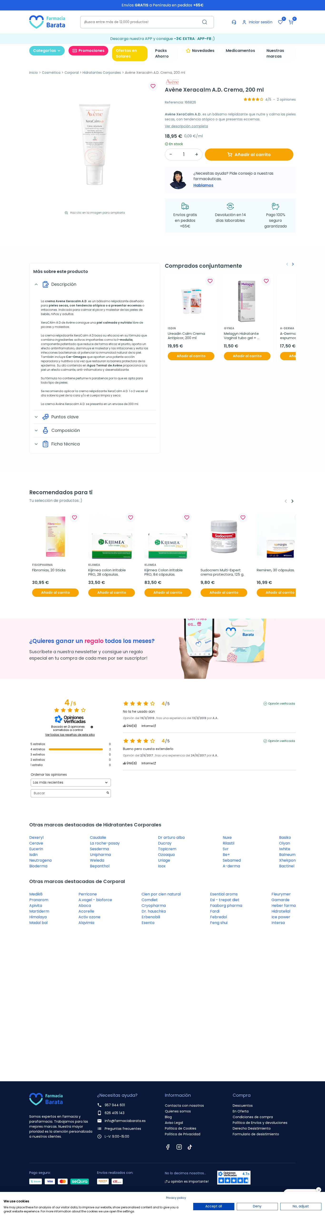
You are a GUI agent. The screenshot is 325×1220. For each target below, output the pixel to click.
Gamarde (280, 900)
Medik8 (36, 894)
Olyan (284, 843)
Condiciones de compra (253, 1117)
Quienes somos (178, 1111)
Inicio (33, 72)
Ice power (280, 917)
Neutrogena (40, 860)
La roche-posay (105, 843)
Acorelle (86, 911)
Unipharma (100, 854)
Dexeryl (36, 837)
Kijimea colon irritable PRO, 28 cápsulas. (107, 572)
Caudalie (98, 837)
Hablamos (203, 185)
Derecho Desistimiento (252, 1128)
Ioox (162, 866)
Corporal (71, 72)
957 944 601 (115, 1105)
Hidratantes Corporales (102, 72)
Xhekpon (287, 860)
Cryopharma (154, 905)
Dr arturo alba (171, 837)
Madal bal (38, 922)
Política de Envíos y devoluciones (260, 1122)
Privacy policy (176, 1198)
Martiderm (39, 911)
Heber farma (283, 905)
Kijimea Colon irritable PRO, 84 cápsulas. (164, 572)
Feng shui (218, 922)
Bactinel (286, 866)
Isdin (33, 854)
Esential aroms (224, 894)
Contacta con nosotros (184, 1105)
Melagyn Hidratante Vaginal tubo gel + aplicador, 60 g (242, 335)
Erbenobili (151, 917)
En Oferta (241, 1111)
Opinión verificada (281, 704)
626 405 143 (114, 1113)
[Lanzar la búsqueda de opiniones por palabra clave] (108, 793)
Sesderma (99, 849)
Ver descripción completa (186, 126)
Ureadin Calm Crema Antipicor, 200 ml (187, 335)
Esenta (148, 922)
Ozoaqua (166, 854)
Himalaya (38, 917)
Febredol (218, 917)
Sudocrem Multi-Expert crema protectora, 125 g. (222, 572)
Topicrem (167, 849)
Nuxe (227, 837)
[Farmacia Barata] (47, 22)
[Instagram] (179, 1147)
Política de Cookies (180, 1128)
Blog (168, 1117)
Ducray (165, 843)
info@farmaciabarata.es (125, 1120)
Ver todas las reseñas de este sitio (70, 734)
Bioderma (38, 866)
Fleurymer (281, 894)
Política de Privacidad (182, 1134)
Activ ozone (89, 917)
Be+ (226, 854)
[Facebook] (168, 1147)
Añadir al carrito (253, 155)
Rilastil (228, 843)
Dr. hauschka (154, 911)
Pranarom (38, 900)
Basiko (285, 837)
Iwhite (284, 849)
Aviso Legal (174, 1122)
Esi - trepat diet (224, 900)
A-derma (231, 866)
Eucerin (36, 849)
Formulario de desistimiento (256, 1134)
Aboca (85, 905)
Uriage (164, 860)
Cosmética (51, 72)
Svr (226, 849)
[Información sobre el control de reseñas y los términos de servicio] (92, 727)
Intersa (278, 922)
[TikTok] (190, 1147)
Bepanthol (99, 866)
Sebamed (232, 860)
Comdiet (150, 900)
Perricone (88, 894)
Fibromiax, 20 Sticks (49, 570)
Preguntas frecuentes (123, 1128)
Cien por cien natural (161, 894)
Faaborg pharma (226, 905)
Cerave (36, 843)
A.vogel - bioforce (95, 900)
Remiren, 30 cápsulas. (276, 570)
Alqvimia (86, 922)
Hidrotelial (280, 911)
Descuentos (243, 1105)
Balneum (287, 854)
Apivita (35, 905)
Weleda (97, 860)
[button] (291, 22)
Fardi (214, 911)
